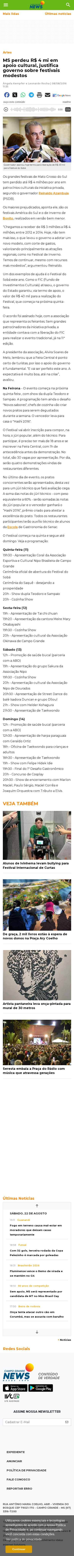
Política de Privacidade (26, 1470)
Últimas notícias (58, 14)
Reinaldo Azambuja (54, 193)
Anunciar (14, 1461)
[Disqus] (37, 1135)
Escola (12, 527)
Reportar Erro (19, 1488)
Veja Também (20, 803)
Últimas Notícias (18, 1198)
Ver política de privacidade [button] (24, 1539)
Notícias (64, 1339)
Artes (7, 52)
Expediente (16, 1452)
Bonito (8, 218)
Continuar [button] (18, 1549)
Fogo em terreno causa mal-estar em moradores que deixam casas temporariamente (36, 1230)
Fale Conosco (18, 1479)
